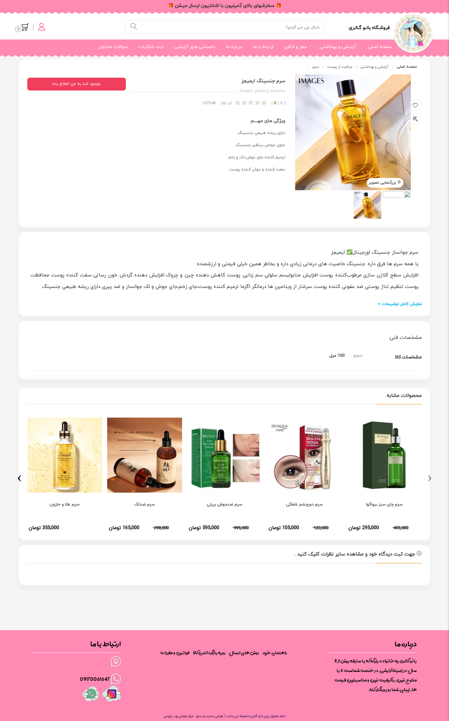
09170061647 (95, 679)
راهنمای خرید (275, 652)
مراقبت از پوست (339, 66)
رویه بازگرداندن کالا (209, 652)
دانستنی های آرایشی (194, 47)
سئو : (197, 716)
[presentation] (429, 477)
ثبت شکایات (151, 47)
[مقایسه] (415, 119)
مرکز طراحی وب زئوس (178, 716)
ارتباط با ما (263, 47)
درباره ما (234, 47)
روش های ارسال (244, 652)
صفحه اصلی (380, 47)
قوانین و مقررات (174, 652)
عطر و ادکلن (295, 47)
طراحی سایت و (212, 716)
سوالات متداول (113, 47)
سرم (315, 66)
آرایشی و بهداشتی (337, 47)
